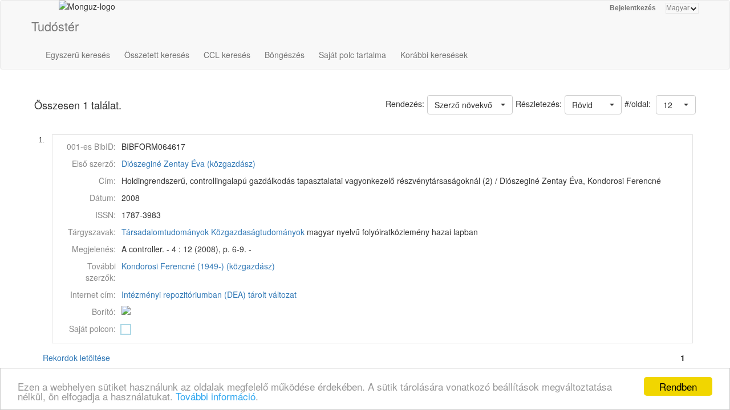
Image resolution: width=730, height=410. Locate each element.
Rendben (678, 386)
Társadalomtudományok (165, 231)
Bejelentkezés (633, 8)
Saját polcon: (92, 328)
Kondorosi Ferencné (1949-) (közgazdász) (198, 266)
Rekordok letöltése (76, 357)
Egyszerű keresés (78, 54)
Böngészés (285, 54)
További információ (216, 396)
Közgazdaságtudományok (258, 231)
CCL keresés (227, 54)
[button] (676, 104)
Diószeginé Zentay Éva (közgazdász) (188, 163)
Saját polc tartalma (352, 54)
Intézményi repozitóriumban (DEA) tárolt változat (209, 294)
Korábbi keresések (434, 54)
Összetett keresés (156, 54)
